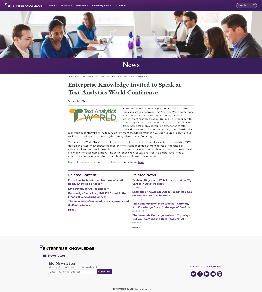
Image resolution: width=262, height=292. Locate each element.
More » (72, 210)
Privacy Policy (213, 266)
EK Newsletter (62, 263)
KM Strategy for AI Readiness (87, 188)
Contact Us (196, 266)
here (141, 162)
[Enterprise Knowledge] (23, 5)
